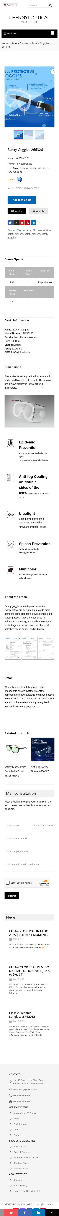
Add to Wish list (22, 199)
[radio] (19, 179)
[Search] (50, 5)
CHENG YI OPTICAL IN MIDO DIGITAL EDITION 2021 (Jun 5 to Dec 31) (29, 970)
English (9, 5)
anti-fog (27, 230)
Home (5, 43)
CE (34, 230)
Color (11, 179)
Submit (12, 895)
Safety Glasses (19, 43)
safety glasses (32, 234)
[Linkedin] (33, 222)
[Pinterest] (27, 222)
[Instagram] (16, 222)
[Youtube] (22, 222)
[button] (41, 33)
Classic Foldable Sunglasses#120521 (23, 1015)
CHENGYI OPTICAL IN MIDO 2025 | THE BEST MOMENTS (28, 933)
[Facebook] (10, 222)
